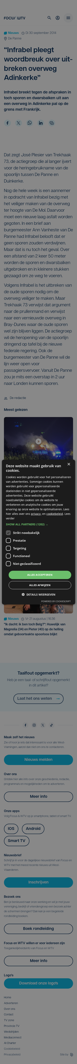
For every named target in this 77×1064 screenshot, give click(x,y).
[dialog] (38, 531)
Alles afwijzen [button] (40, 585)
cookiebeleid (54, 514)
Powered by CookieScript (56, 601)
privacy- (36, 514)
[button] (38, 524)
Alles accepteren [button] (40, 575)
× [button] (68, 464)
